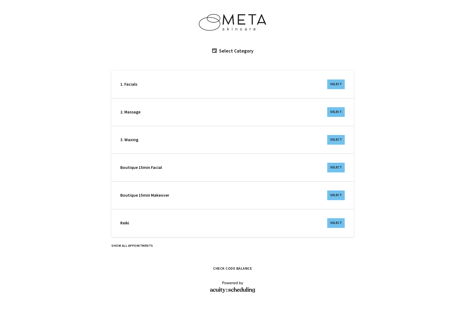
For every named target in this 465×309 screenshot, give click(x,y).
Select (336, 84)
